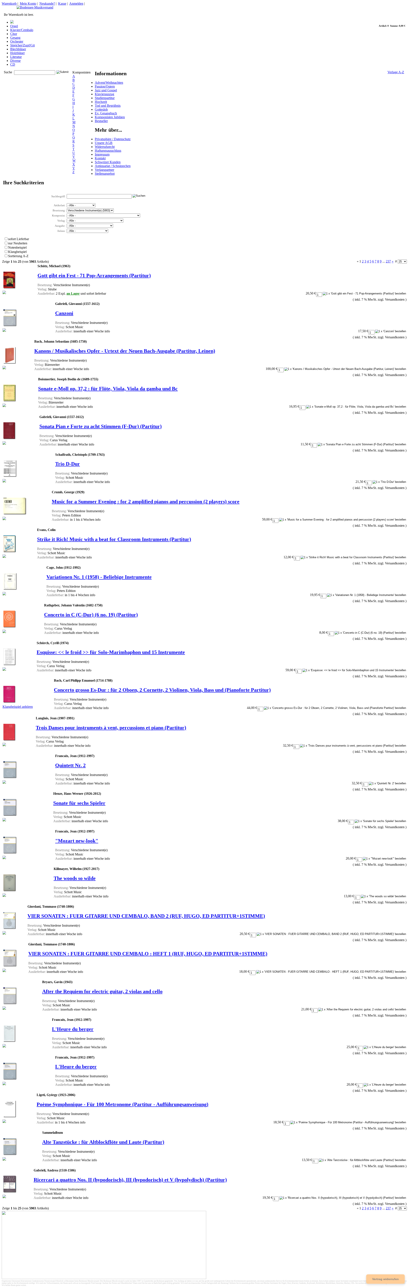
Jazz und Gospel (106, 90)
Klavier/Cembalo (21, 30)
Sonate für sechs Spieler (79, 803)
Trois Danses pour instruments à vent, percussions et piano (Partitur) (111, 727)
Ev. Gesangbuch (106, 113)
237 (388, 261)
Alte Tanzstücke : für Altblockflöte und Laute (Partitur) (103, 1142)
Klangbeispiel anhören (18, 706)
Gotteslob (101, 109)
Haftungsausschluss (108, 150)
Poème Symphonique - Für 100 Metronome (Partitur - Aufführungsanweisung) (122, 1104)
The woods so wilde (75, 878)
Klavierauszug (104, 94)
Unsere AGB (103, 143)
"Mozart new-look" (76, 841)
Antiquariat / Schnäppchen (113, 166)
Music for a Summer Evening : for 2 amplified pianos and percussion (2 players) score (145, 501)
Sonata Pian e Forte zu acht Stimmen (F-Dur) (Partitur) (100, 426)
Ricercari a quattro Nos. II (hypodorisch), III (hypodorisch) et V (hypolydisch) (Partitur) (130, 1180)
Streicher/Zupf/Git (22, 45)
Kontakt (100, 158)
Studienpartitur (105, 98)
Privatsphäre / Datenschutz (113, 139)
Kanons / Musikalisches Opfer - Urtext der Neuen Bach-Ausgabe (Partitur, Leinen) (124, 351)
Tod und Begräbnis (108, 105)
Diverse (15, 60)
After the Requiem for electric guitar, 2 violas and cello (102, 991)
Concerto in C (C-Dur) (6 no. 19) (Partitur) (91, 614)
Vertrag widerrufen (385, 1279)
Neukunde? (47, 3)
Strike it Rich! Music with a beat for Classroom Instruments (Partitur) (114, 539)
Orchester (16, 41)
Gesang (15, 37)
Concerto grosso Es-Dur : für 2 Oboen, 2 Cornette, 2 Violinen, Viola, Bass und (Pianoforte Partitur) (162, 690)
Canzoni (64, 313)
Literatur (16, 57)
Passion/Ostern (105, 86)
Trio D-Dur (67, 464)
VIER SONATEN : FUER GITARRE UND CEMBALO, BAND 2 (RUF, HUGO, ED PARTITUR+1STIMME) (146, 916)
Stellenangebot (105, 173)
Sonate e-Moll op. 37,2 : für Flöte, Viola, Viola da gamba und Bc (108, 388)
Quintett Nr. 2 (70, 765)
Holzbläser (17, 53)
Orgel (14, 26)
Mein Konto (28, 3)
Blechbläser (18, 49)
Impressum (102, 154)
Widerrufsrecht (105, 147)
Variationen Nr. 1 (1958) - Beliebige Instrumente (99, 577)
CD (12, 64)
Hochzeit (101, 102)
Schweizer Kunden (108, 162)
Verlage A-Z (395, 72)
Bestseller (101, 121)
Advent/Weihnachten (109, 82)
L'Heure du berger (73, 1029)
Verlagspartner (104, 170)
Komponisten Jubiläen (110, 117)
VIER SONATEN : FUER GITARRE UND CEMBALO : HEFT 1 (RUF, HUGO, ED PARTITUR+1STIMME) (147, 953)
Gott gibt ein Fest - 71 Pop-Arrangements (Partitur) (94, 275)
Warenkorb (9, 3)
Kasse (62, 3)
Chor (13, 34)
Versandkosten (395, 299)
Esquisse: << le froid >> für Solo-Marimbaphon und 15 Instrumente (111, 652)
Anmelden (76, 3)
